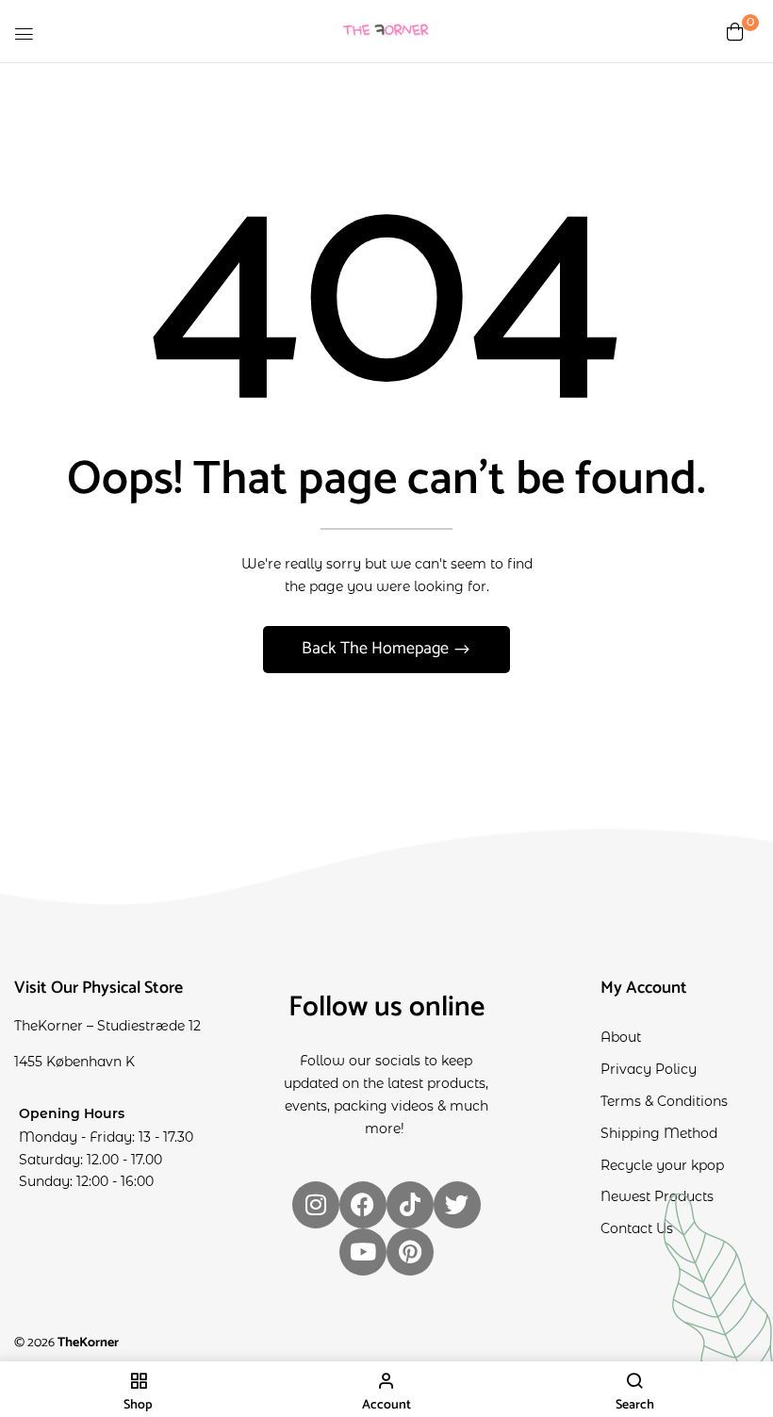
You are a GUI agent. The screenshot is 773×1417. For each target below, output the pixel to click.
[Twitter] (457, 1204)
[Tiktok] (410, 1204)
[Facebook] (362, 1204)
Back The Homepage (377, 648)
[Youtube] (362, 1252)
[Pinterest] (410, 1252)
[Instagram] (315, 1204)
